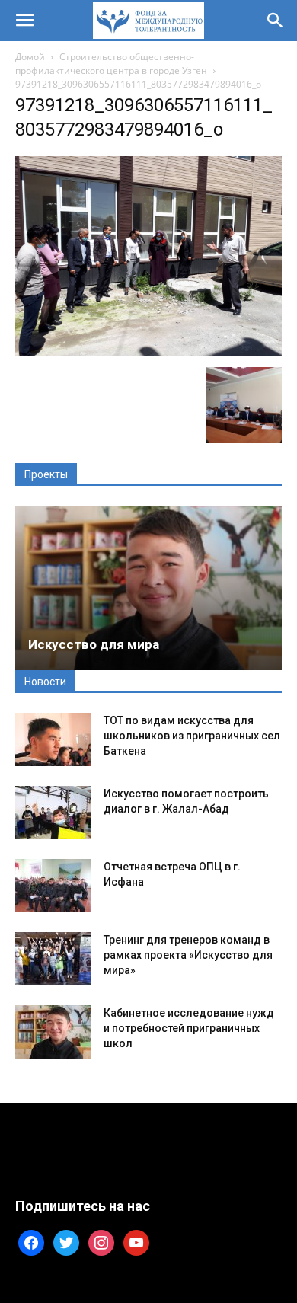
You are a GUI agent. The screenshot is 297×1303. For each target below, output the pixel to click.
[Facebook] (31, 1241)
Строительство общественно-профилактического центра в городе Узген (111, 63)
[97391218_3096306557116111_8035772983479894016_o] (148, 351)
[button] (24, 20)
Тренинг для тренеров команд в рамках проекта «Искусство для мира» (188, 955)
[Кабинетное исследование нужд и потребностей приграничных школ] (53, 1032)
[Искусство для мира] (148, 588)
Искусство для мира (93, 644)
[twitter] (66, 1241)
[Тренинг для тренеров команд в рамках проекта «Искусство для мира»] (53, 958)
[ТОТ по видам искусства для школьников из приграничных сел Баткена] (53, 739)
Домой (30, 56)
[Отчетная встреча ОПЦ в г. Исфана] (53, 885)
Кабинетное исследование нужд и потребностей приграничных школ (189, 1028)
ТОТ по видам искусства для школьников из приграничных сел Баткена (192, 735)
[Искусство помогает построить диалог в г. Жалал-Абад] (53, 812)
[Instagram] (101, 1241)
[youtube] (136, 1241)
